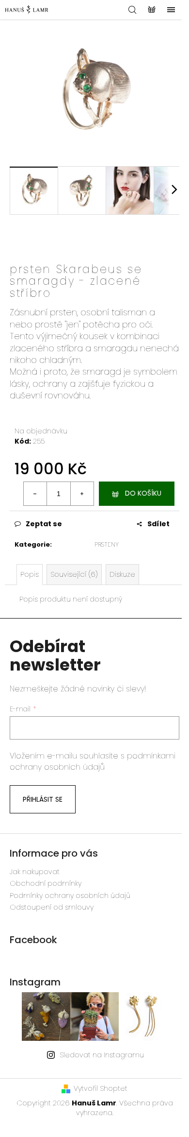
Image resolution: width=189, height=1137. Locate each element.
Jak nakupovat (35, 872)
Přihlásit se (43, 799)
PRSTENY (106, 544)
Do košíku (143, 493)
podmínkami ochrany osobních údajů (92, 761)
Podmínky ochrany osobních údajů (70, 895)
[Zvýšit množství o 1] (82, 493)
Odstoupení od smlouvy (52, 907)
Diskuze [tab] (122, 574)
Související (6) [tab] (74, 574)
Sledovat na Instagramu (102, 1055)
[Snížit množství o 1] (35, 493)
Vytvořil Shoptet (100, 1088)
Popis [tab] (29, 574)
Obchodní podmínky (45, 883)
